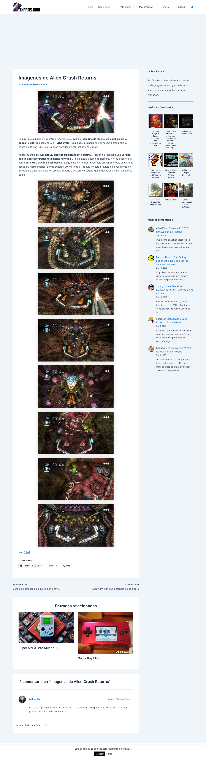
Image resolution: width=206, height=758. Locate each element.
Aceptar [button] (100, 754)
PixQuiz (181, 6)
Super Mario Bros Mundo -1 (38, 648)
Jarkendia (34, 699)
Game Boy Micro (89, 658)
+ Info (109, 753)
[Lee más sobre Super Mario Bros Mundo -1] (46, 627)
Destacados (124, 6)
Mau (158, 257)
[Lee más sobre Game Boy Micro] (105, 632)
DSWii (27, 552)
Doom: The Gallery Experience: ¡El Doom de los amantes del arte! (172, 261)
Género (165, 6)
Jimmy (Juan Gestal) (168, 286)
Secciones (104, 6)
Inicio (90, 6)
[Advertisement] (103, 37)
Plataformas (146, 6)
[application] (111, 7)
